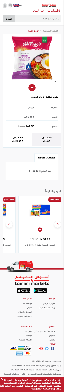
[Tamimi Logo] (49, 5)
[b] (47, 348)
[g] (52, 348)
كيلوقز (31, 107)
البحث (9, 18)
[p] (41, 348)
